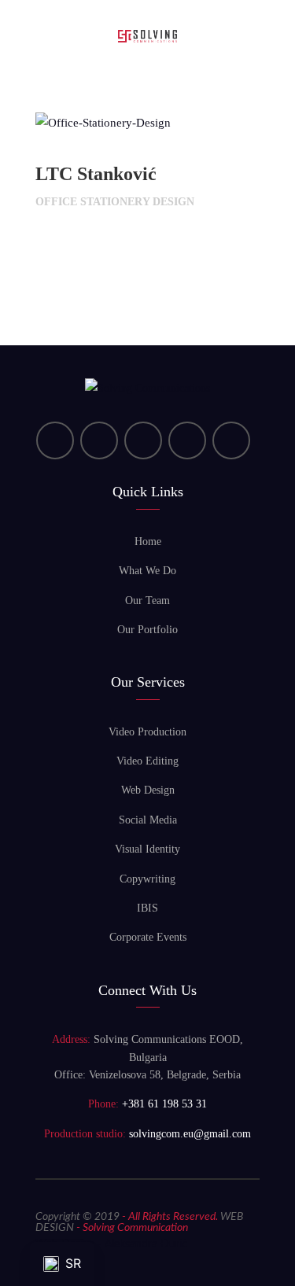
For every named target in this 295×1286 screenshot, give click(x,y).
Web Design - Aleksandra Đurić (111, 1244)
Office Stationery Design (114, 202)
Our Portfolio (147, 630)
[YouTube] (99, 440)
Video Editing (147, 761)
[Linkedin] (55, 440)
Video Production (147, 732)
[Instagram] (187, 440)
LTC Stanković (96, 174)
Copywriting (147, 879)
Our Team (147, 600)
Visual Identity (147, 849)
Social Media (148, 820)
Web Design (148, 790)
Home (148, 541)
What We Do (147, 571)
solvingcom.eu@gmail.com (190, 1134)
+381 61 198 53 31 (164, 1104)
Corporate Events (147, 937)
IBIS (147, 908)
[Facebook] (143, 440)
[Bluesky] (231, 440)
